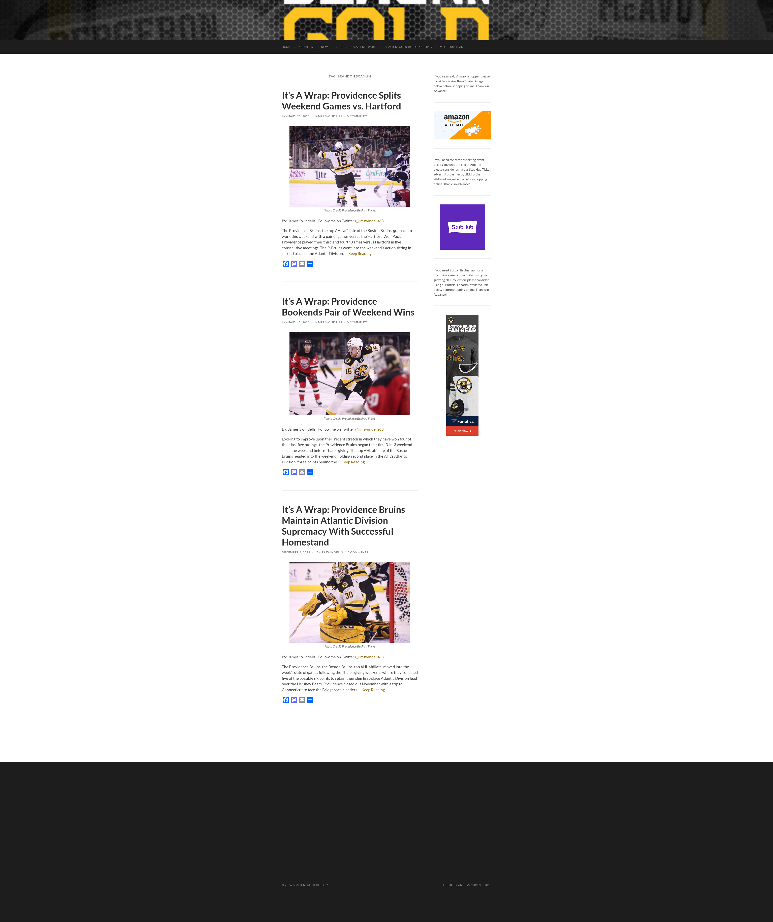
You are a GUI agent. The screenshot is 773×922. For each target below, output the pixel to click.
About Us (306, 46)
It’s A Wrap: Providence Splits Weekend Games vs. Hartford (341, 100)
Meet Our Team (452, 46)
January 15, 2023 (296, 322)
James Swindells (328, 116)
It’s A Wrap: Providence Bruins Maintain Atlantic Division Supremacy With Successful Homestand (343, 526)
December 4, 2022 (296, 552)
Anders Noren (469, 885)
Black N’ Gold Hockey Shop (407, 46)
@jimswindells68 (369, 221)
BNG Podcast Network (359, 46)
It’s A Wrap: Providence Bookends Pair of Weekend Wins (348, 307)
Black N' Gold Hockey (310, 885)
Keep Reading (360, 253)
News (325, 46)
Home (286, 46)
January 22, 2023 (296, 116)
